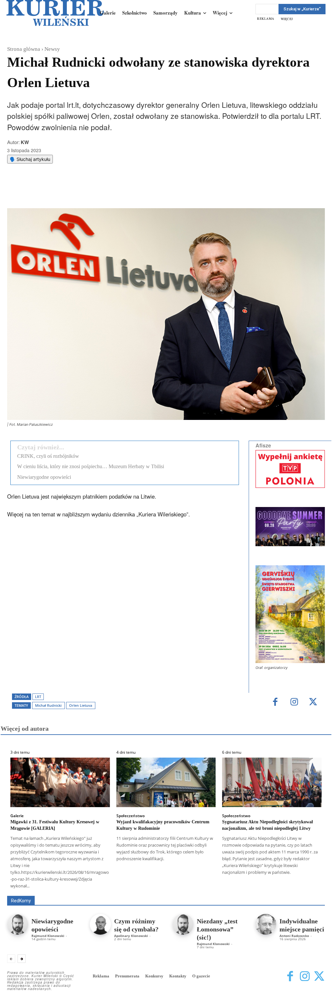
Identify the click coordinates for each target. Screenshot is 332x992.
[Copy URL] (119, 192)
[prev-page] (11, 958)
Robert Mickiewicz (267, 891)
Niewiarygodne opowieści (44, 477)
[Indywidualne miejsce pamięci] (265, 924)
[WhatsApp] (89, 192)
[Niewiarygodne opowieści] (17, 924)
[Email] (104, 192)
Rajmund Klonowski (221, 891)
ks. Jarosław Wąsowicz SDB (258, 886)
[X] (74, 192)
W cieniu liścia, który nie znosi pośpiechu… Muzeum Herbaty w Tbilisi (90, 466)
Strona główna (23, 49)
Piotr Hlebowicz (310, 886)
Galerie (17, 816)
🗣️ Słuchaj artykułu (30, 159)
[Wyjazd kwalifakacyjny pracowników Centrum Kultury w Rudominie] (166, 782)
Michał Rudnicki (48, 705)
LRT (38, 696)
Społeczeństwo (130, 816)
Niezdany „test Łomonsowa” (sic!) (217, 929)
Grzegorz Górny (207, 886)
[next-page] (22, 958)
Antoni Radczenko (129, 886)
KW (25, 142)
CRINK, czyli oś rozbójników (48, 456)
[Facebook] (59, 192)
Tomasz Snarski (309, 891)
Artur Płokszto (169, 886)
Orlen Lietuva (80, 705)
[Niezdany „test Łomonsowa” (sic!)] (183, 924)
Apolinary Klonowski (131, 935)
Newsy (52, 49)
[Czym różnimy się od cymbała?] (100, 924)
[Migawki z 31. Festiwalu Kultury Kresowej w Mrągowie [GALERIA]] (60, 782)
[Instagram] (294, 702)
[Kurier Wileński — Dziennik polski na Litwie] (55, 13)
